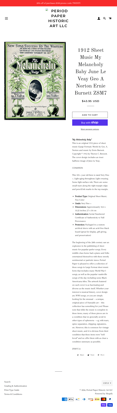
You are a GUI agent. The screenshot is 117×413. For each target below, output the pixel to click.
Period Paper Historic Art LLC (99, 390)
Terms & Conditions (13, 394)
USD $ (106, 383)
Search (7, 382)
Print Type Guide (11, 390)
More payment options (90, 129)
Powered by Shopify (104, 393)
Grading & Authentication (15, 386)
